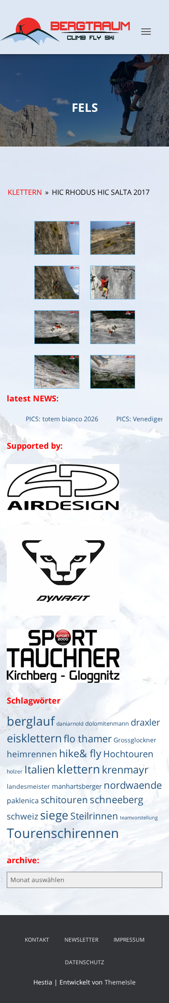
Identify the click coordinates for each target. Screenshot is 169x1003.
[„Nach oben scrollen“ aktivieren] (151, 985)
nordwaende (133, 784)
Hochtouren (128, 754)
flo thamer (88, 738)
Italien (39, 769)
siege (54, 815)
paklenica (23, 800)
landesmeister (28, 786)
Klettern (25, 192)
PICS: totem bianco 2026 (54, 418)
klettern (78, 769)
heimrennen (32, 754)
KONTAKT (37, 939)
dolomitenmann (107, 723)
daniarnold (69, 723)
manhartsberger (77, 786)
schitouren (64, 799)
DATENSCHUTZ (84, 962)
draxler (145, 722)
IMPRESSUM (129, 939)
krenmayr (125, 769)
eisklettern (34, 737)
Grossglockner (135, 740)
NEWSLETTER (81, 939)
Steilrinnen (94, 815)
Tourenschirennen (63, 833)
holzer (15, 771)
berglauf (31, 721)
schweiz (22, 816)
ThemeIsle (120, 982)
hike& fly (80, 753)
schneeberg (116, 799)
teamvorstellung (139, 817)
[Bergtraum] (68, 32)
